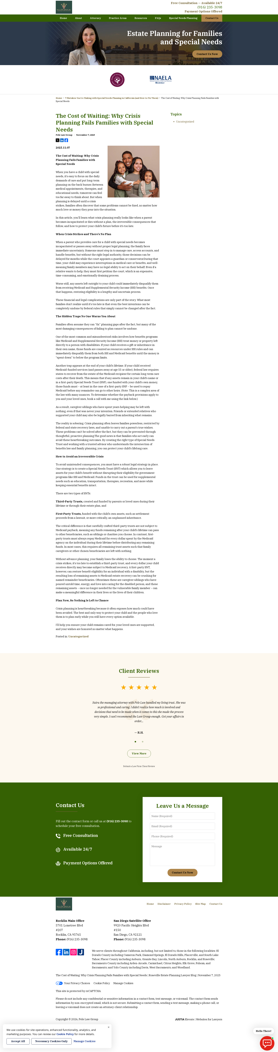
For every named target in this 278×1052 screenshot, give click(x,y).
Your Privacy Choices (77, 983)
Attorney (95, 18)
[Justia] (80, 952)
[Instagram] (73, 952)
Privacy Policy (183, 903)
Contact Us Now (207, 54)
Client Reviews (139, 670)
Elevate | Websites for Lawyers (198, 1019)
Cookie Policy (102, 983)
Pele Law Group (88, 1019)
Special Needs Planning (183, 18)
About (78, 18)
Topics (176, 114)
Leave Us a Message (182, 805)
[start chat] (267, 1043)
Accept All (18, 1041)
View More (139, 753)
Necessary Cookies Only (51, 1041)
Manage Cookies (123, 983)
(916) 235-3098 (209, 7)
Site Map (200, 903)
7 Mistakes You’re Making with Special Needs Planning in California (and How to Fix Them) (111, 98)
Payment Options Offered (203, 11)
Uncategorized (78, 636)
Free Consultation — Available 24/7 (196, 3)
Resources (141, 18)
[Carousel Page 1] (135, 741)
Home (63, 18)
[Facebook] (59, 952)
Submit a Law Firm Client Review (139, 766)
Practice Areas (118, 18)
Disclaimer (164, 903)
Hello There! (263, 1031)
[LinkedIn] (66, 952)
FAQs (158, 18)
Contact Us (211, 18)
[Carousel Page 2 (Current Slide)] (142, 741)
